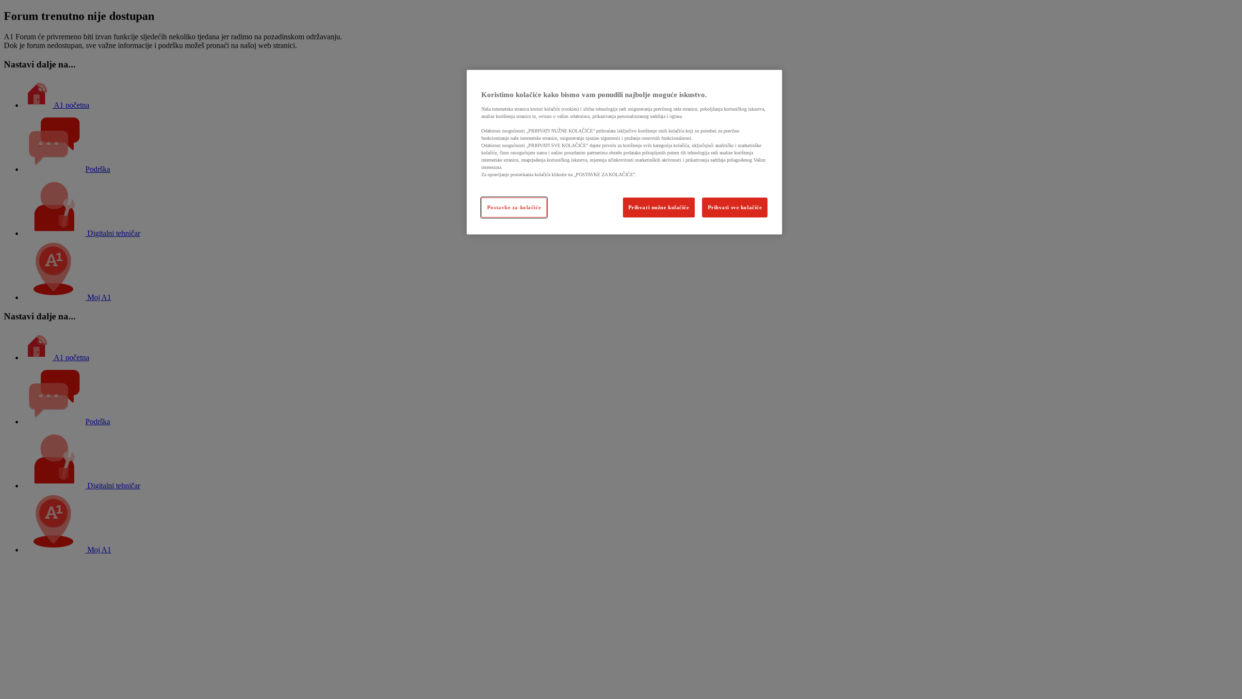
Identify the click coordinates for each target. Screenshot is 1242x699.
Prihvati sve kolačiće (735, 207)
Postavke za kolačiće (514, 207)
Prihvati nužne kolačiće (658, 207)
